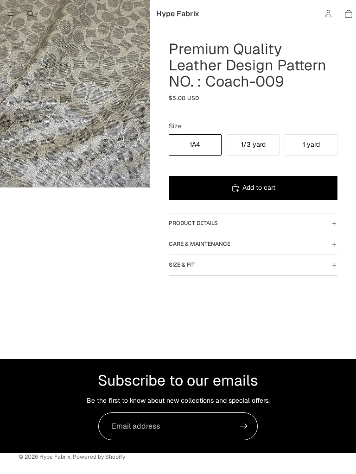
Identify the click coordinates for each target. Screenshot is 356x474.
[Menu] (10, 14)
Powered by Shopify (99, 457)
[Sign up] (244, 426)
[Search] (30, 14)
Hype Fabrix (54, 457)
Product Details (193, 223)
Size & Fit (182, 264)
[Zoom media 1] (75, 93)
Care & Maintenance (199, 244)
